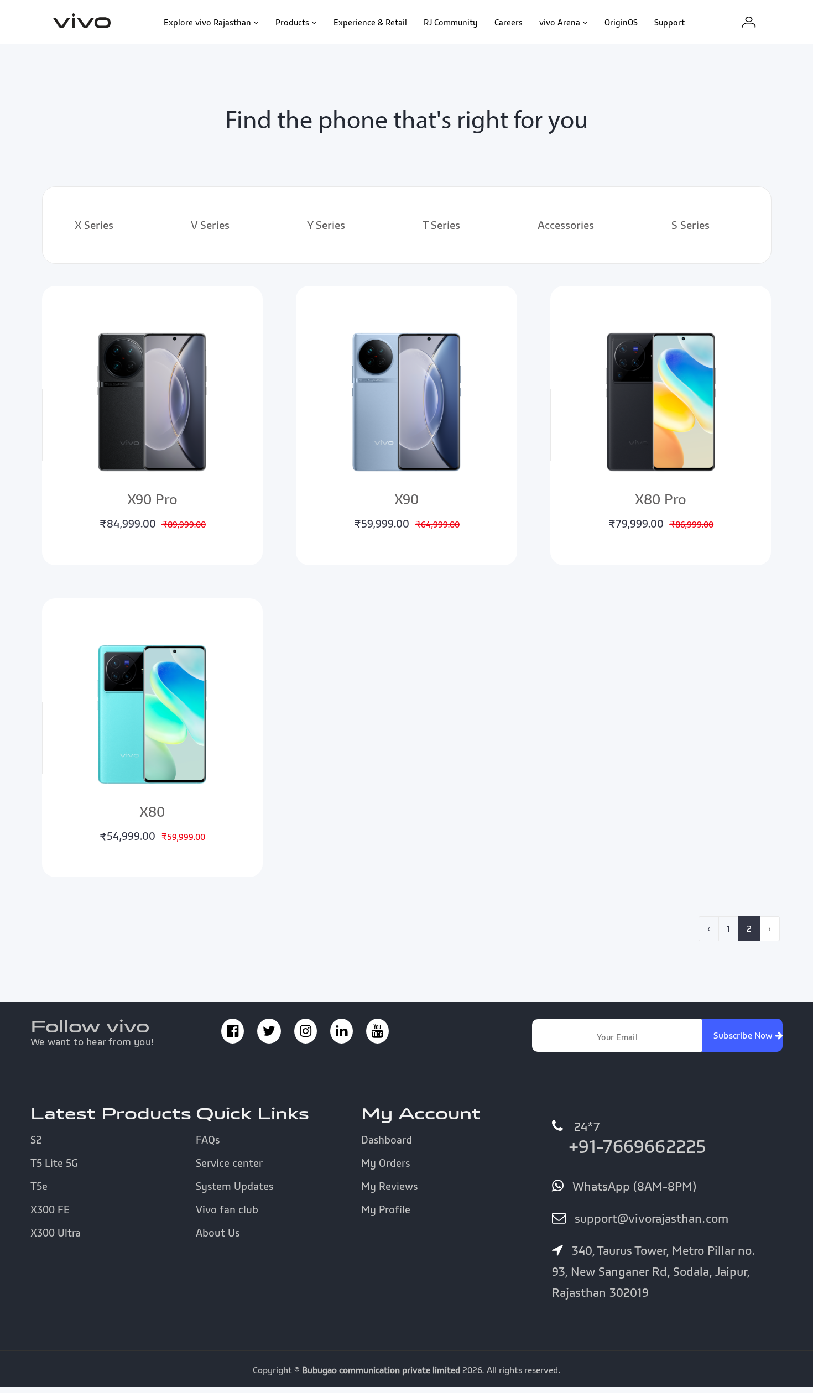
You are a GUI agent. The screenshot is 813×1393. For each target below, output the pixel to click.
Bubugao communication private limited (381, 1369)
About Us (217, 1233)
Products (292, 22)
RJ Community (451, 22)
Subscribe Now (744, 1035)
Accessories (566, 225)
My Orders (385, 1163)
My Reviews (389, 1186)
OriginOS (621, 22)
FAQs (208, 1140)
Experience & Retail (370, 22)
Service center (229, 1163)
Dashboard (386, 1140)
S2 (35, 1140)
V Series (210, 225)
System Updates (234, 1186)
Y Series (326, 225)
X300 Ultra (55, 1233)
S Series (690, 225)
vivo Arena (559, 22)
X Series (94, 225)
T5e (39, 1186)
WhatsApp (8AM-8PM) (632, 1186)
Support (669, 22)
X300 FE (50, 1209)
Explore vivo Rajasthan (207, 22)
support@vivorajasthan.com (649, 1218)
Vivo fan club (227, 1209)
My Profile (385, 1209)
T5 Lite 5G (54, 1163)
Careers (508, 22)
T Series (441, 225)
